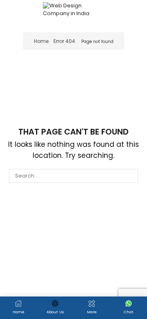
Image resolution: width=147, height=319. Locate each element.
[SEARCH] (131, 176)
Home (41, 41)
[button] (11, 12)
